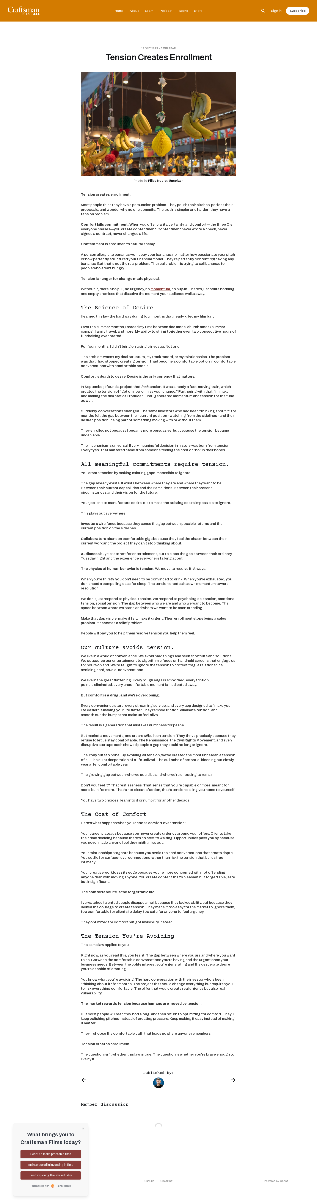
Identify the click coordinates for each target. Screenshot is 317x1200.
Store (198, 10)
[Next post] (233, 1080)
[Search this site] (263, 11)
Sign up (149, 1181)
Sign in (276, 10)
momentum (160, 289)
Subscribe (298, 10)
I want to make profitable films (50, 1154)
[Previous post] (83, 1080)
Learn (149, 10)
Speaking (166, 1181)
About (134, 10)
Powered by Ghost (276, 1181)
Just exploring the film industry (51, 1175)
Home (119, 10)
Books (183, 10)
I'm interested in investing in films (50, 1164)
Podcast (166, 10)
